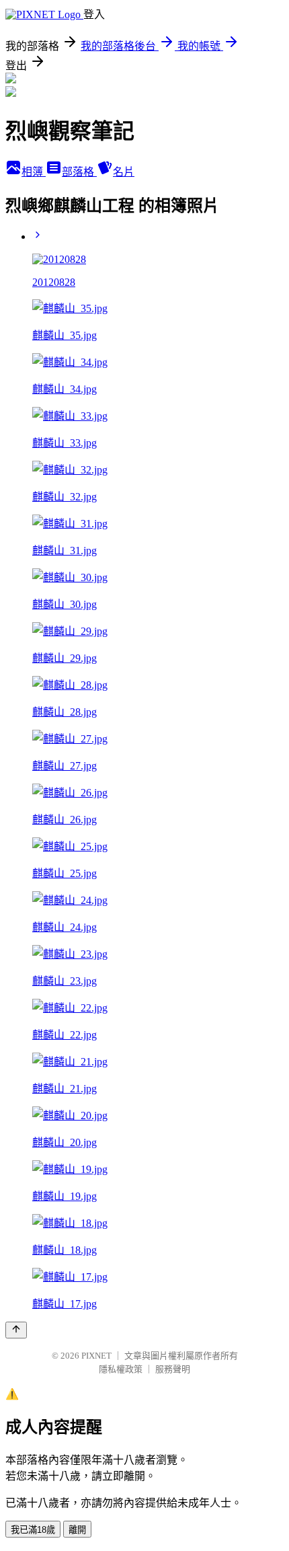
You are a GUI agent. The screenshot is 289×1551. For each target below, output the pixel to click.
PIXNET (96, 1356)
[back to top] (16, 1330)
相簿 (34, 172)
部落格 (79, 172)
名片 (123, 172)
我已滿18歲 (33, 1530)
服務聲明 (172, 1369)
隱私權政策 (120, 1369)
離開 (77, 1530)
